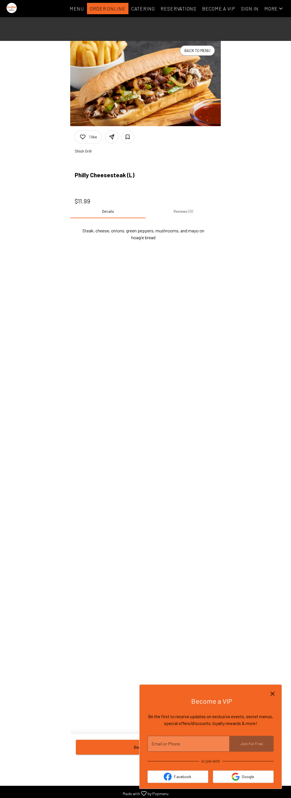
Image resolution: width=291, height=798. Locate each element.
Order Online (108, 8)
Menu (77, 8)
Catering (143, 8)
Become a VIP (218, 8)
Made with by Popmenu (86, 793)
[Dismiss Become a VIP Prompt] (272, 694)
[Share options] (111, 137)
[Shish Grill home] (30, 8)
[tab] (108, 211)
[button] (273, 8)
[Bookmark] (127, 137)
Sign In (250, 8)
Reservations (178, 8)
